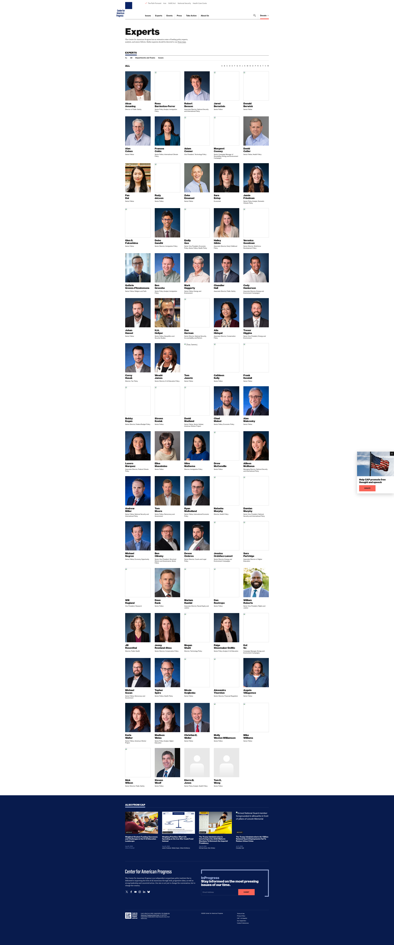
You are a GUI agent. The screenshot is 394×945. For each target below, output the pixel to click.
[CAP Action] (132, 916)
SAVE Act (172, 3)
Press (179, 15)
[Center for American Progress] (129, 9)
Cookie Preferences (243, 923)
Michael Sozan (203, 848)
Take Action (191, 15)
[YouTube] (135, 892)
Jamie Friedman (166, 848)
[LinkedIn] (144, 892)
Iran (164, 3)
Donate (263, 15)
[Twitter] (126, 892)
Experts (158, 15)
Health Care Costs (200, 3)
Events (169, 15)
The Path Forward (154, 3)
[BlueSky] (148, 892)
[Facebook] (131, 892)
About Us (205, 15)
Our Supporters (241, 921)
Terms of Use (241, 913)
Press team (182, 42)
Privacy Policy (241, 916)
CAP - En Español (242, 918)
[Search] (254, 16)
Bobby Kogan (175, 848)
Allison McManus (185, 848)
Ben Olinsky (211, 848)
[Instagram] (139, 892)
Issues (148, 15)
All (131, 58)
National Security (184, 3)
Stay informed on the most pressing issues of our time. (230, 881)
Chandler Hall (240, 848)
